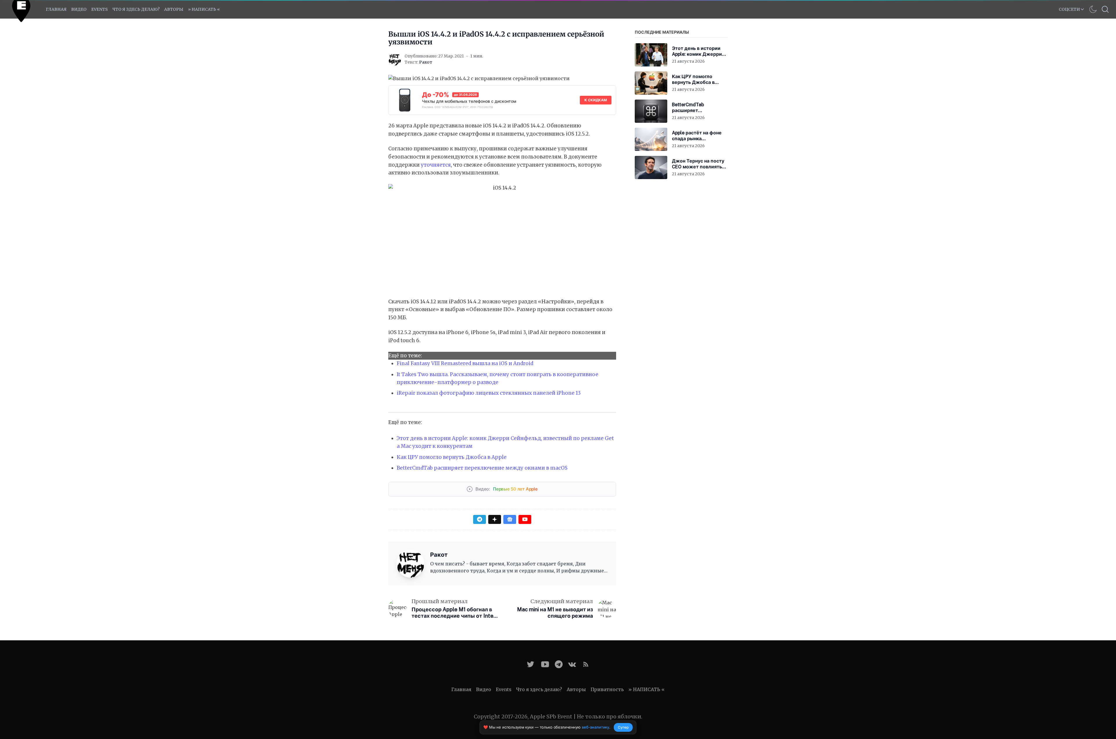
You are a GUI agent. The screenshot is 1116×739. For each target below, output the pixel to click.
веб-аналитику (595, 727)
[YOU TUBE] (545, 664)
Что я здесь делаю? (136, 9)
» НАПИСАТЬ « (204, 9)
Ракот (425, 62)
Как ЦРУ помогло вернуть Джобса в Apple (452, 457)
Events (504, 689)
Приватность (607, 689)
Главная (56, 9)
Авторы (173, 9)
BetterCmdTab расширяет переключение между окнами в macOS (482, 468)
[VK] (572, 664)
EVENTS (99, 9)
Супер (623, 727)
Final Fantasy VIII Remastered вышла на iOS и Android (465, 363)
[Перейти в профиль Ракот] (394, 59)
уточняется (436, 165)
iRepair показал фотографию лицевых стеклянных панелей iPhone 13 (489, 393)
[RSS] (585, 664)
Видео (79, 9)
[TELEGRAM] (558, 664)
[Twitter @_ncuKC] (530, 664)
